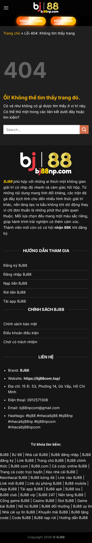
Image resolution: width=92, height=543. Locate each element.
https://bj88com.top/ (42, 378)
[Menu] (6, 7)
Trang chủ (11, 33)
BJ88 (7, 181)
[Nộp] (84, 129)
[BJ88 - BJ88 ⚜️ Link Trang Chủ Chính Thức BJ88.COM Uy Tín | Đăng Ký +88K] (46, 8)
